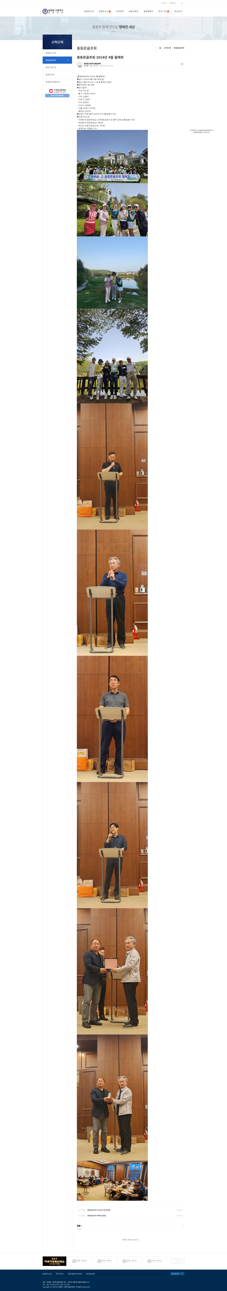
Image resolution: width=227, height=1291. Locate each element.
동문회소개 (89, 11)
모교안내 (178, 11)
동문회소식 (104, 11)
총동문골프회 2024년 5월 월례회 (98, 1210)
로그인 (164, 3)
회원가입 (173, 3)
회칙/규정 (59, 1273)
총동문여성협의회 (53, 81)
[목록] (182, 64)
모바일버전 (90, 1273)
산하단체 (119, 11)
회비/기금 (162, 11)
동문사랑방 (133, 11)
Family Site (175, 1274)
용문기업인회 (51, 67)
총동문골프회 (51, 60)
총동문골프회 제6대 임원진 (96, 1215)
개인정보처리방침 (75, 1273)
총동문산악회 (51, 52)
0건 (87, 65)
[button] (173, 1261)
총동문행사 (148, 11)
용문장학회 (50, 74)
